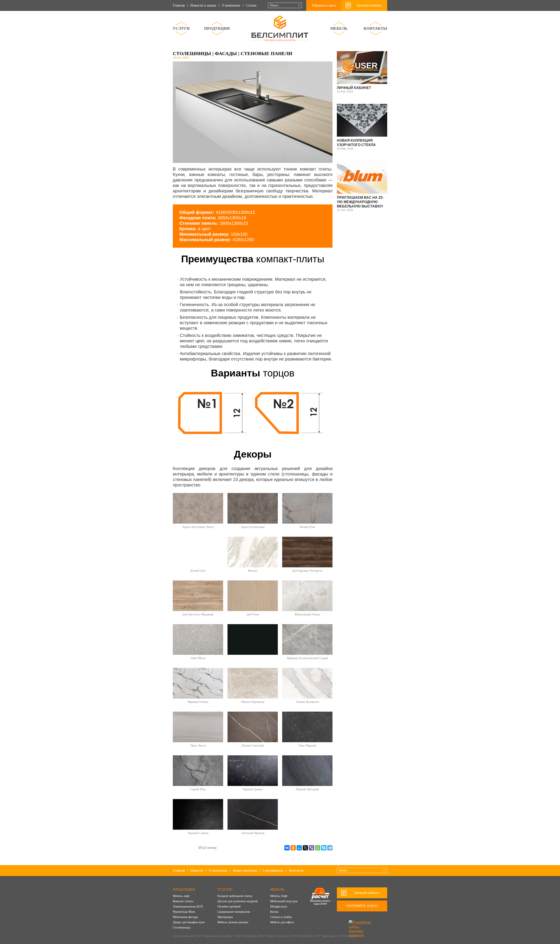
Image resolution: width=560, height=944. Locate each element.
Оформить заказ (324, 5)
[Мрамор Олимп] (198, 683)
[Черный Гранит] (253, 770)
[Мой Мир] (299, 847)
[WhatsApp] (317, 847)
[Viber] (311, 847)
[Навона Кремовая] (253, 683)
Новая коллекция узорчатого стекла (356, 143)
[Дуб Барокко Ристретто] (307, 552)
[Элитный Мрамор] (253, 814)
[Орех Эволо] (198, 727)
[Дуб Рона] (253, 595)
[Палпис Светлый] (253, 727)
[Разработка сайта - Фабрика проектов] (361, 923)
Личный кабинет (369, 5)
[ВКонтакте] (287, 847)
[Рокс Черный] (307, 727)
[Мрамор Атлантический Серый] (307, 639)
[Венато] (253, 552)
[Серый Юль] (198, 770)
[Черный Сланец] (198, 814)
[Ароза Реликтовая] (253, 508)
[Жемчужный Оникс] (307, 595)
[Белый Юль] (307, 508)
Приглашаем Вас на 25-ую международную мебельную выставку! (360, 202)
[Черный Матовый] (307, 770)
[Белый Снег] (198, 552)
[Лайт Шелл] (198, 639)
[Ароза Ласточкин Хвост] (198, 508)
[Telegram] (329, 847)
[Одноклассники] (293, 847)
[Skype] (323, 847)
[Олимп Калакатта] (307, 683)
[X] (305, 847)
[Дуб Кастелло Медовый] (198, 595)
